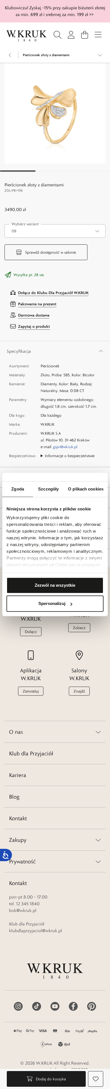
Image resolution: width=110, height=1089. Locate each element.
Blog (14, 796)
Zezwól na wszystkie (55, 585)
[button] (55, 113)
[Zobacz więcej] (99, 55)
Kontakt (18, 818)
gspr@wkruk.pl (65, 446)
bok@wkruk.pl (22, 910)
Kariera (17, 775)
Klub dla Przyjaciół (31, 753)
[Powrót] (10, 55)
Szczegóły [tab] (48, 489)
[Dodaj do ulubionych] (95, 1079)
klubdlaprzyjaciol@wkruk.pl (35, 930)
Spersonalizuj (51, 603)
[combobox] (55, 231)
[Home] (26, 36)
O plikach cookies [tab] (86, 489)
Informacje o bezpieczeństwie (69, 455)
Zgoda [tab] (17, 489)
